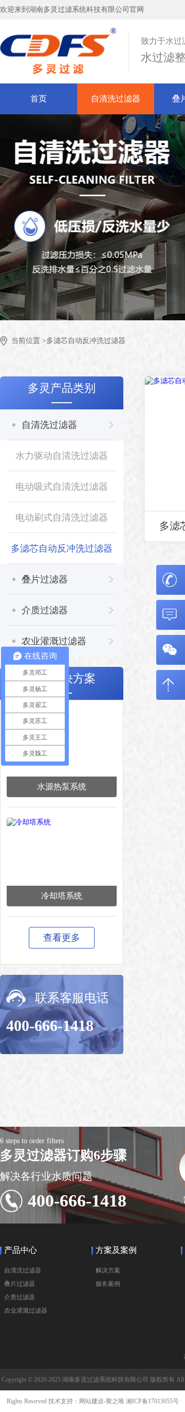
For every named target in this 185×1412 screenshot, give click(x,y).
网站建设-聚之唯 (101, 1401)
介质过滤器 (45, 610)
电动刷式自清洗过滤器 (61, 517)
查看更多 (61, 938)
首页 (38, 98)
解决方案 (108, 1270)
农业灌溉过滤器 (54, 641)
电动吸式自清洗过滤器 (61, 486)
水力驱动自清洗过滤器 (61, 456)
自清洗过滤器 (115, 98)
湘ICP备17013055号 (152, 1401)
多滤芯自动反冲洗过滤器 (85, 341)
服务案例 (108, 1283)
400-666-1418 (50, 1025)
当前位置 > (28, 341)
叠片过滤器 (45, 579)
